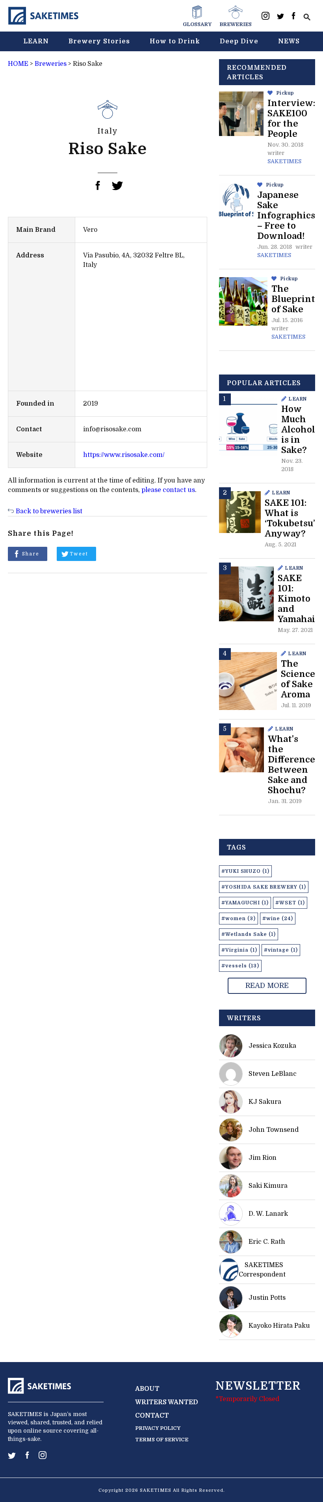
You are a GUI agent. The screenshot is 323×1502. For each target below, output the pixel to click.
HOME (18, 63)
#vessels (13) (240, 966)
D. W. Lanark (268, 1213)
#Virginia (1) (239, 950)
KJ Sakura (265, 1101)
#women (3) (238, 918)
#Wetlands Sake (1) (248, 934)
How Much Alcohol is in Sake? (298, 429)
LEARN (36, 41)
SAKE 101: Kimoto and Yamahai (296, 598)
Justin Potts (267, 1297)
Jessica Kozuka (272, 1045)
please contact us (168, 490)
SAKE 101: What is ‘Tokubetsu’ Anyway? (290, 518)
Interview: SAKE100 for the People (291, 118)
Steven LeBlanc (273, 1073)
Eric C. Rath (267, 1241)
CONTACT (152, 1415)
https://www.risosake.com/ (124, 454)
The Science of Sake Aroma (298, 679)
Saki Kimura (268, 1185)
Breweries (51, 63)
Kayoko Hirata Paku (279, 1325)
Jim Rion (263, 1157)
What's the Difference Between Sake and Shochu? (291, 764)
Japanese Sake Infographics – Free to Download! (286, 215)
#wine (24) (277, 918)
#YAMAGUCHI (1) (245, 903)
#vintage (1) (281, 950)
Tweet (79, 554)
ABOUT (147, 1388)
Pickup (285, 93)
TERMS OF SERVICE (161, 1439)
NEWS (289, 41)
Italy (107, 131)
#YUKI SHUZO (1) (245, 871)
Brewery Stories (99, 41)
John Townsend (274, 1129)
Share (30, 554)
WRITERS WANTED (166, 1402)
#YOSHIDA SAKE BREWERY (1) (263, 887)
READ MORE (267, 986)
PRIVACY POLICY (157, 1428)
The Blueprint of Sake (293, 299)
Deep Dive (239, 41)
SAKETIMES (284, 161)
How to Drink (175, 41)
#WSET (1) (290, 903)
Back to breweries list (49, 511)
